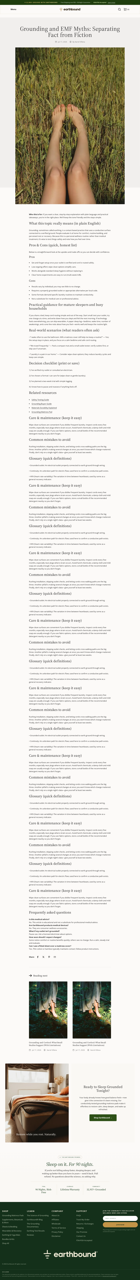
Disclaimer (56, 1236)
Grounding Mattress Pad (42, 412)
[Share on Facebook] (38, 957)
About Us (55, 1215)
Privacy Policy (57, 1232)
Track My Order (83, 1219)
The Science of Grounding (38, 1215)
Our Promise (81, 1232)
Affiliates (55, 1219)
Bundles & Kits (8, 1239)
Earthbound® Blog (35, 1219)
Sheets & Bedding (9, 1226)
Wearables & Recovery (11, 1231)
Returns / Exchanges (85, 1223)
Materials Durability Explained (44, 407)
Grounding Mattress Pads (13, 1215)
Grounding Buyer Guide (42, 403)
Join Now (120, 1225)
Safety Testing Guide (40, 399)
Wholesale (56, 1223)
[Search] (119, 9)
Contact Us (81, 1236)
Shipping (80, 1228)
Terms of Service (59, 1228)
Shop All (5, 1243)
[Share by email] (55, 957)
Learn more (111, 2)
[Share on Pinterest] (49, 957)
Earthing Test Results (36, 1231)
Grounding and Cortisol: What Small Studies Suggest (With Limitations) (45, 1044)
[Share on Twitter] (43, 957)
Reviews (30, 1235)
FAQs (78, 1215)
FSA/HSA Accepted (84, 1240)
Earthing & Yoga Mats (11, 1235)
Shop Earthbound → (103, 1117)
